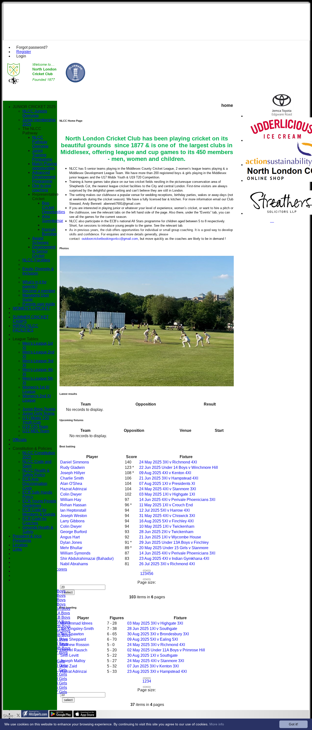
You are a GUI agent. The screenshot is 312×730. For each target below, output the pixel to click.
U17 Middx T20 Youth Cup (35, 420)
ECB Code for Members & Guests (38, 512)
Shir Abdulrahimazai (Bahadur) (87, 558)
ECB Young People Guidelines (39, 503)
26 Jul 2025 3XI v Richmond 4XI (167, 564)
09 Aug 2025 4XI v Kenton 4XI (165, 473)
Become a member (38, 291)
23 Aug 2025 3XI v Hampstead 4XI (157, 671)
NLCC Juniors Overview (34, 113)
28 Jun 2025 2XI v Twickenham (166, 532)
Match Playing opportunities (44, 166)
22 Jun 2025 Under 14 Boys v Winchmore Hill (178, 467)
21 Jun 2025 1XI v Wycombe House (170, 537)
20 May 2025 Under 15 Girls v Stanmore (173, 548)
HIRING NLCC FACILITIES (25, 328)
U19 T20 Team (35, 427)
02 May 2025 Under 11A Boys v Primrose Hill (166, 650)
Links (17, 549)
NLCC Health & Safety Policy (35, 472)
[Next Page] (145, 579)
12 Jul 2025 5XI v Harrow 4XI (164, 510)
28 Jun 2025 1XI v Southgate (152, 629)
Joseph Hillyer (72, 473)
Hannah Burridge (49, 231)
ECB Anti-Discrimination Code (34, 483)
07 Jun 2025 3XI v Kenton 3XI (153, 666)
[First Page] (145, 570)
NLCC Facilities (36, 260)
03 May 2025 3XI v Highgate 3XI (155, 623)
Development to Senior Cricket (43, 251)
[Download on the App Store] (85, 716)
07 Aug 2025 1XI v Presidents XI (167, 483)
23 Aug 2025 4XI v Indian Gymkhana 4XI (174, 558)
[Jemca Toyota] (282, 116)
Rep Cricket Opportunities (53, 207)
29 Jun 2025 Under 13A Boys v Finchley (174, 542)
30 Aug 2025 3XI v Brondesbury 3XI (158, 634)
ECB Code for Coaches (34, 521)
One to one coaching (41, 188)
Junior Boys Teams (38, 409)
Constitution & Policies (32, 448)
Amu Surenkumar (52, 218)
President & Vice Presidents (27, 538)
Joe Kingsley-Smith (77, 629)
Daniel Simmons (74, 462)
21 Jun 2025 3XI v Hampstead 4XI (168, 478)
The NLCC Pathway (31, 131)
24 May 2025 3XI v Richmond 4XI (168, 462)
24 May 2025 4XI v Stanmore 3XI (167, 489)
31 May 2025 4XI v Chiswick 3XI (167, 516)
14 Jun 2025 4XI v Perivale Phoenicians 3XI (177, 500)
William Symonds (75, 553)
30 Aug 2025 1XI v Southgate (152, 655)
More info (216, 724)
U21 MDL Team (35, 431)
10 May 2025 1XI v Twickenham (166, 526)
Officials (20, 440)
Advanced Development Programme (43, 176)
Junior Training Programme (42, 154)
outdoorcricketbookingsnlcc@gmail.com (110, 238)
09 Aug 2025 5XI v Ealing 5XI (152, 639)
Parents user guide (38, 304)
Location (20, 545)
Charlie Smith (72, 478)
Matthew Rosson (74, 645)
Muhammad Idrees (76, 623)
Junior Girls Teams (38, 413)
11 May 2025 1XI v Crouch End (166, 505)
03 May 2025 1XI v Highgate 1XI (167, 494)
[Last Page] (149, 579)
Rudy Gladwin (72, 467)
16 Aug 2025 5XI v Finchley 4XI (166, 521)
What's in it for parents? (34, 284)
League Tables (25, 339)
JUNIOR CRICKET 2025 (34, 107)
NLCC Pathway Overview (40, 141)
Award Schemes (40, 240)
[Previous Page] (149, 570)
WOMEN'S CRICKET (31, 308)
